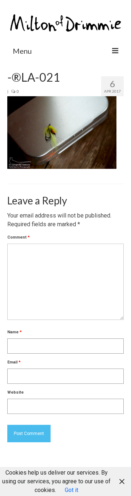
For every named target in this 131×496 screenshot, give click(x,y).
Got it (71, 490)
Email (14, 362)
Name (14, 332)
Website (15, 392)
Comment (18, 237)
